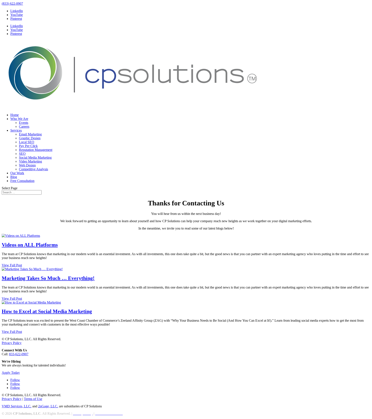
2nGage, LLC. (48, 406)
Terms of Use (33, 399)
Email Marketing (30, 134)
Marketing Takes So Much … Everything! (48, 278)
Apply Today (11, 372)
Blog (13, 177)
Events (23, 122)
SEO (22, 153)
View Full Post (12, 265)
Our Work (17, 173)
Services (16, 130)
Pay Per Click (28, 146)
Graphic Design (29, 138)
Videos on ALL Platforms (30, 245)
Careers (24, 126)
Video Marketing (30, 161)
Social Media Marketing (35, 157)
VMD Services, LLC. (16, 406)
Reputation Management (35, 150)
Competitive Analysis (33, 169)
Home (14, 115)
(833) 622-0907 (12, 3)
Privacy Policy (12, 343)
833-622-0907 (18, 354)
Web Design (27, 165)
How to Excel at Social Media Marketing (47, 311)
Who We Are (19, 119)
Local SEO (26, 142)
